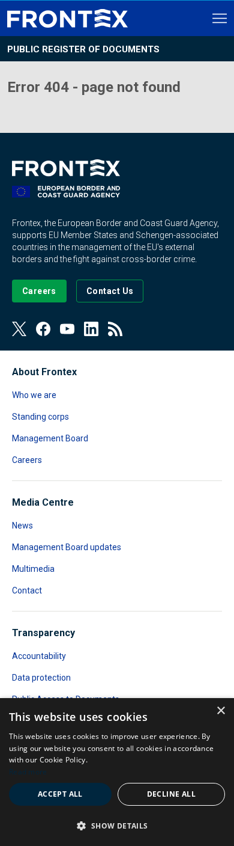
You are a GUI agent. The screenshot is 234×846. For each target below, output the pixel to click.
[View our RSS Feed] (115, 329)
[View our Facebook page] (43, 329)
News (22, 525)
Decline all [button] (171, 794)
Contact (27, 590)
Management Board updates (66, 547)
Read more (28, 772)
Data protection (41, 677)
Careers (27, 460)
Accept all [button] (60, 794)
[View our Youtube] (67, 329)
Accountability (39, 656)
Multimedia (33, 569)
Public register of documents (83, 49)
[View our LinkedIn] (91, 329)
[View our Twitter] (19, 329)
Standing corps (40, 416)
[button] (117, 825)
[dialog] (117, 772)
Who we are (34, 395)
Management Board (50, 438)
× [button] (220, 711)
